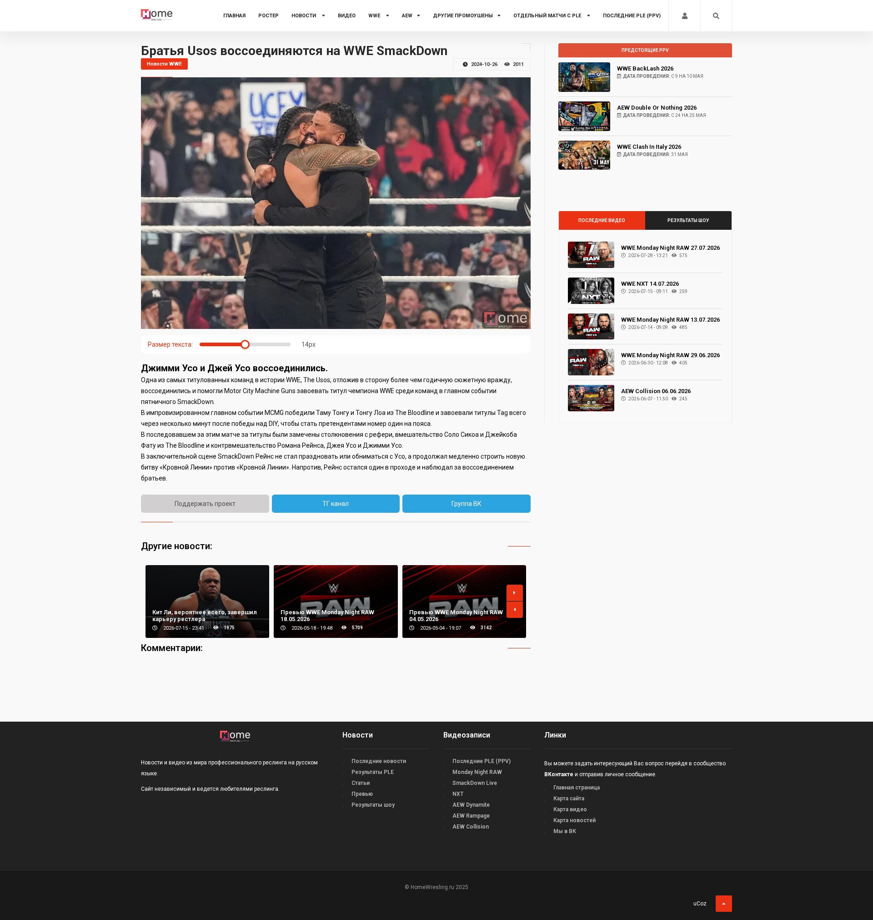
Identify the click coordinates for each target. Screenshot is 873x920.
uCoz (700, 903)
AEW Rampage (471, 816)
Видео (347, 16)
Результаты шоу (688, 220)
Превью (362, 794)
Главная (234, 16)
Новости (304, 16)
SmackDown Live (474, 783)
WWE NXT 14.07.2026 (650, 283)
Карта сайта (568, 798)
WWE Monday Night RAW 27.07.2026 (670, 247)
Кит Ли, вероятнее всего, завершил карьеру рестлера (204, 615)
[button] (515, 593)
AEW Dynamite (471, 805)
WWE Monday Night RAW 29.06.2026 (670, 355)
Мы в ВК (564, 831)
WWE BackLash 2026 (645, 68)
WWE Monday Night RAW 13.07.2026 (670, 319)
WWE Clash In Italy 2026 (649, 146)
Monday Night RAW (477, 772)
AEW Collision (470, 827)
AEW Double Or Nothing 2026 (657, 107)
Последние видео (601, 220)
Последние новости (378, 761)
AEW (407, 16)
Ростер (268, 16)
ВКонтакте (558, 774)
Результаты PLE (372, 772)
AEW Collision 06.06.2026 (656, 391)
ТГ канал (335, 503)
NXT (457, 794)
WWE (374, 16)
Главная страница (576, 787)
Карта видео (570, 809)
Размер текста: (170, 344)
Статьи (360, 783)
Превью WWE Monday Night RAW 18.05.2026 (327, 615)
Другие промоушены (463, 16)
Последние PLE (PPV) (632, 16)
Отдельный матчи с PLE (547, 16)
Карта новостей (574, 820)
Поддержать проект (205, 503)
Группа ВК (467, 503)
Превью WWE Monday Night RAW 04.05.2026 (456, 615)
